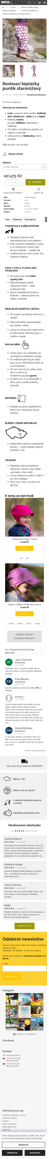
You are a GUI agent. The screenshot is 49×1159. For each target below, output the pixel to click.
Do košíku (37, 182)
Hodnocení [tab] (17, 219)
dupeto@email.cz (13, 1055)
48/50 (19, 623)
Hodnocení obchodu (24, 825)
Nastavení (23, 1145)
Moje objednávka (9, 1127)
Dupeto (27, 212)
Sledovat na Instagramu (26, 1034)
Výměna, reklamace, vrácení (14, 1115)
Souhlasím (35, 1153)
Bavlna (27, 206)
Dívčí (26, 200)
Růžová (27, 203)
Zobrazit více (24, 926)
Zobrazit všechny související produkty (24, 636)
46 (21, 558)
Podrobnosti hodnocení (36, 95)
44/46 (11, 623)
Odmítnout (12, 1153)
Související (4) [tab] (30, 219)
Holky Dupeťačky (10, 1124)
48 (27, 558)
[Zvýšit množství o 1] (21, 182)
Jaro (26, 209)
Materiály (6, 1130)
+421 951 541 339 (12, 1064)
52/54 (37, 623)
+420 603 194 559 (13, 1058)
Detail (25, 548)
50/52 (28, 623)
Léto (30, 209)
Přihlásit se (11, 977)
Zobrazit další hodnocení (35, 751)
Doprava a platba (10, 1118)
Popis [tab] (7, 219)
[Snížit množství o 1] (9, 182)
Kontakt (6, 1121)
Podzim (35, 209)
